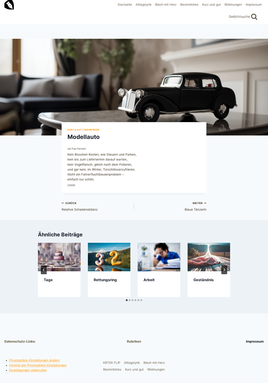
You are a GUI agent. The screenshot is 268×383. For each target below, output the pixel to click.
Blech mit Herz (165, 4)
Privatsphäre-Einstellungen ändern (34, 360)
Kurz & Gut (74, 129)
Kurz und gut (211, 4)
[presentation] (59, 257)
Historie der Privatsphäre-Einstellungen (38, 365)
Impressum (254, 4)
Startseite (125, 4)
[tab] (127, 300)
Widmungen (233, 4)
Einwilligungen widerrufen (28, 370)
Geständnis (204, 280)
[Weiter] (224, 269)
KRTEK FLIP (111, 363)
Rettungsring (105, 280)
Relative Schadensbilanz (80, 206)
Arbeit (149, 280)
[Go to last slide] (44, 269)
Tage (48, 280)
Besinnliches (189, 4)
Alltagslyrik (144, 4)
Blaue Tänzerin (195, 206)
